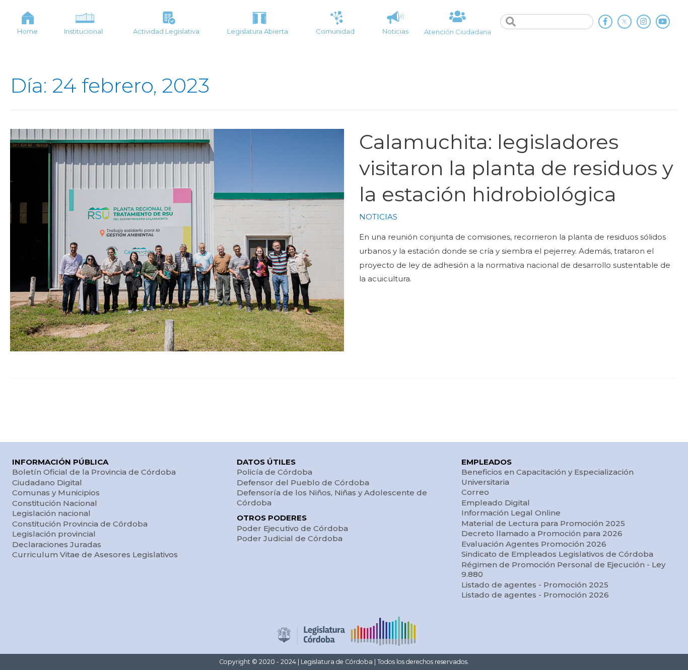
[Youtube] (663, 22)
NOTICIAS (378, 216)
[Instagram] (644, 22)
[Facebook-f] (605, 22)
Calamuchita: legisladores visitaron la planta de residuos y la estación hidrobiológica (516, 167)
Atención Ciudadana (457, 32)
